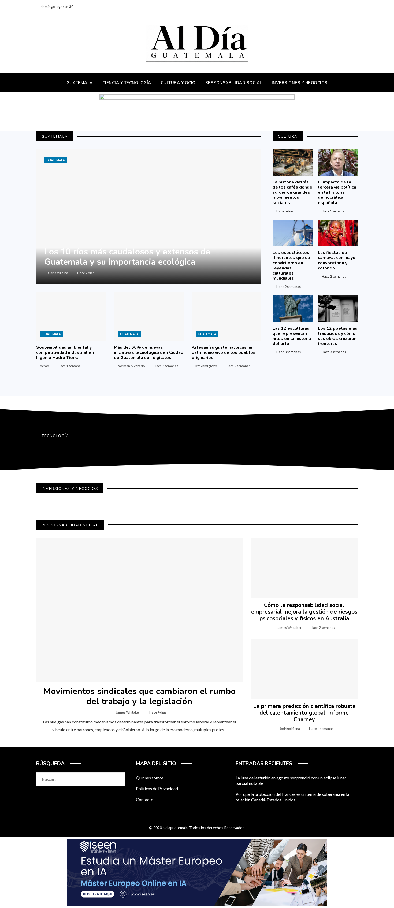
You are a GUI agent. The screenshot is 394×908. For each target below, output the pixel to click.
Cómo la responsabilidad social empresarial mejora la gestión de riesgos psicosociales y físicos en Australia (304, 611)
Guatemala (55, 160)
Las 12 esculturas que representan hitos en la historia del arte (292, 336)
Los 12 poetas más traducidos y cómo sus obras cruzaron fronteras (337, 336)
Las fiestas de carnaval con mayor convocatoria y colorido (337, 260)
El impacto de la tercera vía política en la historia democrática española (337, 192)
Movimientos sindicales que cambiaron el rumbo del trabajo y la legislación (139, 696)
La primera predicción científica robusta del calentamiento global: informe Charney (304, 712)
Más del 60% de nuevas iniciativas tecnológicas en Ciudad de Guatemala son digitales (148, 352)
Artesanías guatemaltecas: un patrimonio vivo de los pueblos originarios (223, 352)
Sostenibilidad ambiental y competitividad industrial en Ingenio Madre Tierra (65, 352)
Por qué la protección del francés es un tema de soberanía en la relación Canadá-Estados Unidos (292, 796)
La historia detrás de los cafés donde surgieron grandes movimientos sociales (292, 192)
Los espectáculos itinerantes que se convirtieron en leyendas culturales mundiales (291, 265)
